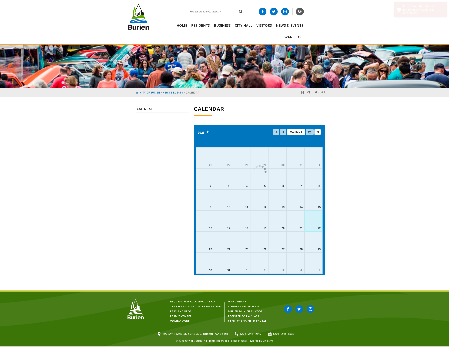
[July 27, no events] (223, 157)
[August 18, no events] (241, 221)
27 (228, 164)
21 (301, 228)
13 (283, 207)
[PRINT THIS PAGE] (302, 92)
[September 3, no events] (277, 263)
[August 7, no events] (295, 178)
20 (283, 228)
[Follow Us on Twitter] (274, 11)
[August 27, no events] (277, 242)
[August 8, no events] (313, 178)
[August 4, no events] (241, 178)
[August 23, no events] (205, 242)
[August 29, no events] (313, 242)
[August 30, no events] (205, 263)
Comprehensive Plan (243, 306)
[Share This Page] (309, 93)
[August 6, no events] (277, 178)
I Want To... (293, 37)
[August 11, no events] (241, 200)
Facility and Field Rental (247, 321)
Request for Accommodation (193, 301)
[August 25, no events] (241, 242)
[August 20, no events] (277, 221)
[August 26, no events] (259, 242)
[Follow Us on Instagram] (285, 11)
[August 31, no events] (223, 263)
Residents (200, 25)
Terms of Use (237, 340)
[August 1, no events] (313, 157)
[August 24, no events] (223, 242)
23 (210, 249)
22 (319, 228)
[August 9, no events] (205, 200)
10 (228, 207)
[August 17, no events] (223, 221)
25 (247, 249)
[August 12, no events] (259, 200)
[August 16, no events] (205, 221)
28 (247, 164)
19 (265, 228)
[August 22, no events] (313, 221)
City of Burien (150, 92)
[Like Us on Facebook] (263, 11)
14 (301, 207)
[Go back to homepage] (138, 28)
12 (265, 207)
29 (319, 249)
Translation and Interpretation (195, 306)
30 (283, 164)
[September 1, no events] (241, 263)
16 (210, 228)
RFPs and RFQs (180, 311)
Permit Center (181, 316)
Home (182, 25)
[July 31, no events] (295, 157)
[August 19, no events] (259, 221)
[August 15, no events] (313, 200)
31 (301, 164)
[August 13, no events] (277, 200)
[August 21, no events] (295, 221)
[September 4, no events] (295, 263)
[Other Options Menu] (317, 132)
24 (228, 249)
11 (246, 207)
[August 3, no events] (223, 178)
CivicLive (268, 340)
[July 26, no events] (205, 157)
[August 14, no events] (295, 200)
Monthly (295, 132)
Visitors (264, 25)
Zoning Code (180, 321)
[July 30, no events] (277, 157)
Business (222, 25)
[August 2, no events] (205, 178)
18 (247, 228)
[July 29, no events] (259, 157)
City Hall (243, 25)
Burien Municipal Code (245, 311)
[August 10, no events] (223, 200)
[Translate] (300, 11)
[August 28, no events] (295, 242)
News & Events (289, 25)
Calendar (145, 109)
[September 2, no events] (259, 263)
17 (228, 228)
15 (319, 207)
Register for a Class (243, 316)
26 (210, 164)
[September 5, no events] (313, 263)
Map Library (237, 301)
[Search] (240, 11)
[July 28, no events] (241, 157)
